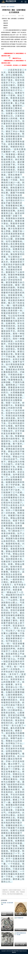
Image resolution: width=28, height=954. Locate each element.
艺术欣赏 (12, 6)
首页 (8, 6)
